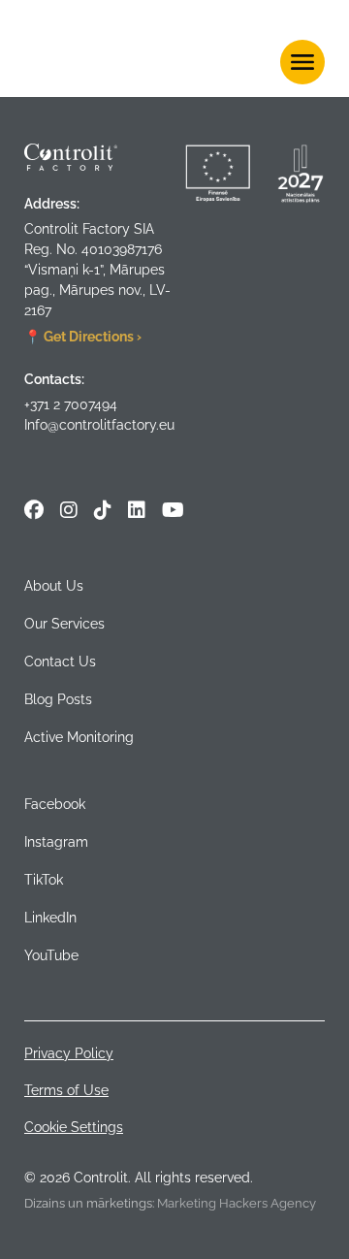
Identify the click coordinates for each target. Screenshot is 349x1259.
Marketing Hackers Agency (236, 1203)
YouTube (51, 955)
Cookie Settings (73, 1127)
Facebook (54, 804)
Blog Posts (58, 699)
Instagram (56, 842)
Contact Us (60, 661)
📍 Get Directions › (83, 336)
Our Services (64, 623)
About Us (53, 586)
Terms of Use (66, 1090)
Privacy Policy (68, 1053)
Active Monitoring (79, 737)
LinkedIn (50, 917)
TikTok (43, 880)
